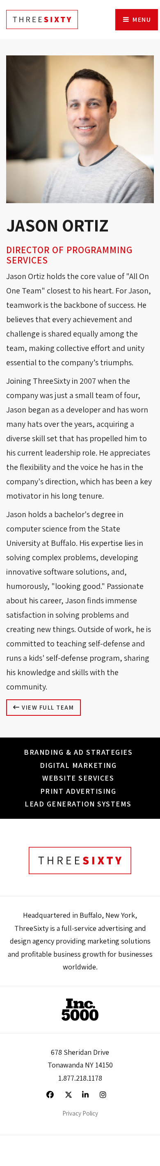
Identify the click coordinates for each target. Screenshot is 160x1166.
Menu (141, 19)
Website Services (78, 778)
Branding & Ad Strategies (78, 752)
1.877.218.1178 (80, 1078)
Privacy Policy (80, 1113)
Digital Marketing (78, 765)
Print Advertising (78, 791)
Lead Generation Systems (78, 804)
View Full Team (47, 707)
